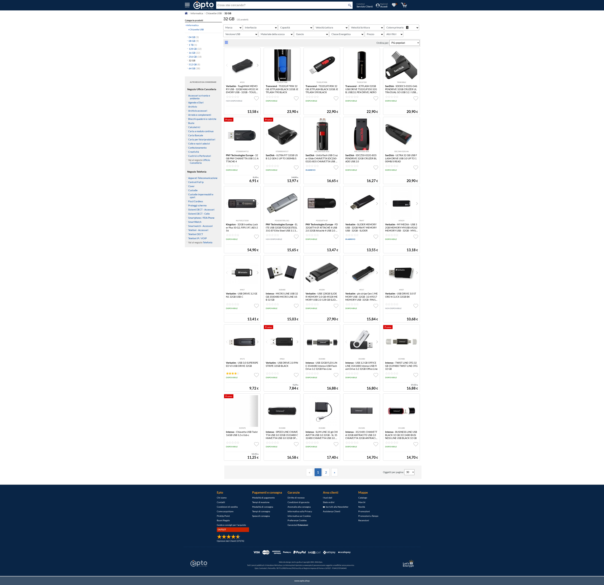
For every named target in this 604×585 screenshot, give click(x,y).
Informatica (196, 13)
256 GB (195, 56)
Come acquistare (225, 511)
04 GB (194, 37)
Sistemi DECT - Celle (199, 213)
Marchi (361, 502)
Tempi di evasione (260, 502)
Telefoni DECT (195, 234)
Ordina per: (382, 42)
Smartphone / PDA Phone (201, 217)
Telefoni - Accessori (198, 230)
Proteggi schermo (197, 205)
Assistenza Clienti (331, 511)
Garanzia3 (298, 525)
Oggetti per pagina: (393, 472)
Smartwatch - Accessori (200, 226)
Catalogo (362, 497)
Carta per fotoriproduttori (201, 139)
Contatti (221, 502)
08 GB (194, 40)
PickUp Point (223, 516)
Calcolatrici (194, 127)
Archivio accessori (197, 110)
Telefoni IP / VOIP (197, 238)
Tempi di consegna (261, 511)
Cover (191, 186)
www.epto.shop (302, 580)
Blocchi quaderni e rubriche (202, 118)
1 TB (193, 44)
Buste (191, 123)
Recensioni (363, 520)
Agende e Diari (196, 102)
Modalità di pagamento (263, 497)
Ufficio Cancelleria (200, 161)
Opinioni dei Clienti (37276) (230, 541)
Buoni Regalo (223, 520)
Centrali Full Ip (196, 182)
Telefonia (207, 242)
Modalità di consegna (262, 506)
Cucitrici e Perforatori (199, 155)
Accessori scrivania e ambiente (199, 97)
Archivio (192, 106)
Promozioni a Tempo (368, 516)
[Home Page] (186, 13)
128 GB (195, 48)
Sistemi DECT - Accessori (201, 209)
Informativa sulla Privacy (300, 511)
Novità (361, 506)
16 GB (194, 52)
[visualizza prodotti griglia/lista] (226, 43)
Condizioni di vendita (227, 506)
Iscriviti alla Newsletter (337, 506)
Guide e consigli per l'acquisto (231, 525)
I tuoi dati (327, 497)
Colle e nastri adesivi (199, 143)
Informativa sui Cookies (299, 516)
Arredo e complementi (199, 114)
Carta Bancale (195, 135)
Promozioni (364, 511)
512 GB (194, 64)
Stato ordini (328, 502)
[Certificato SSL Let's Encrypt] (408, 563)
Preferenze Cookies (297, 520)
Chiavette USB (214, 13)
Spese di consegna (261, 516)
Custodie (193, 190)
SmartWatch (194, 221)
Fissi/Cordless (195, 201)
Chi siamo (222, 497)
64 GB (194, 68)
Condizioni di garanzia (298, 502)
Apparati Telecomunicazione (202, 178)
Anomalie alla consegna (299, 506)
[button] (257, 65)
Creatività (193, 151)
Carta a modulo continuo (200, 131)
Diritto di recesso (296, 497)
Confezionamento (197, 147)
